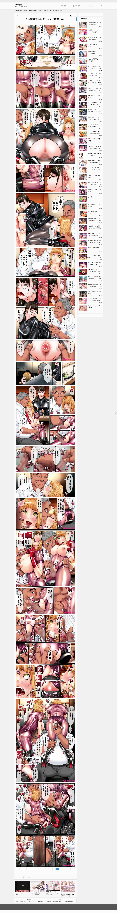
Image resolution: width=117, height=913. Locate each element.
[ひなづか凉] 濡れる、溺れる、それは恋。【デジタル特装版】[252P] (94, 68)
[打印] (71, 15)
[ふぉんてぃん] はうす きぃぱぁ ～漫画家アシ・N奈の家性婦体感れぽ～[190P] (94, 82)
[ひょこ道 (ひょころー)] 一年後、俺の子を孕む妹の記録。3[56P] (94, 111)
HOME (17, 10)
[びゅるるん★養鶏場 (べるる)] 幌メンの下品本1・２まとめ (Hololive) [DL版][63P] (94, 264)
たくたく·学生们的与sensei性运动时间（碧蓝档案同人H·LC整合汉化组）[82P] (68, 894)
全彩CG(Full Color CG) (93, 6)
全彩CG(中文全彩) (33, 10)
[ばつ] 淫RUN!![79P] (92, 197)
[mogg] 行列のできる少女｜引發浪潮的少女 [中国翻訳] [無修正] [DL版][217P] (94, 228)
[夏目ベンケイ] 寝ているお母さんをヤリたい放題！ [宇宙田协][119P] (94, 184)
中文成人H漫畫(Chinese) (65, 6)
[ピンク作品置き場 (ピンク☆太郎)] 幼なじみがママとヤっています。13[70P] (94, 75)
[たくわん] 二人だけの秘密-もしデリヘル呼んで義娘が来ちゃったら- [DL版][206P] (94, 242)
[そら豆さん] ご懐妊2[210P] (94, 247)
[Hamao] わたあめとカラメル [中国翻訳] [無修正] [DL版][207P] (94, 162)
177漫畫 (18, 5)
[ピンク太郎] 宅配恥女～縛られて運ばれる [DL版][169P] (94, 104)
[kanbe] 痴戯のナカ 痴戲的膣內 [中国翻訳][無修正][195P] (94, 235)
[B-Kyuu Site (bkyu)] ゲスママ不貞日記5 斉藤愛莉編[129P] (94, 133)
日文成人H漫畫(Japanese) (79, 6)
